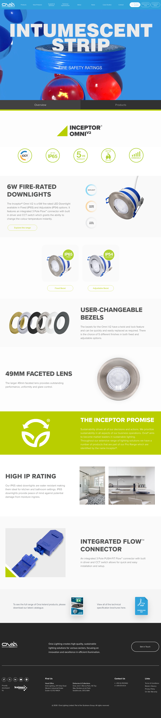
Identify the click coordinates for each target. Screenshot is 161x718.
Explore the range (22, 228)
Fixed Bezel (60, 288)
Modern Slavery (150, 686)
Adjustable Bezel (101, 288)
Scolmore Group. (89, 705)
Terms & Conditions (152, 683)
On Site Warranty (151, 692)
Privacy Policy (150, 689)
